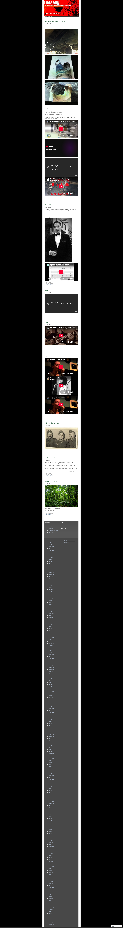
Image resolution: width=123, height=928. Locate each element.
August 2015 (51, 764)
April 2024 (50, 587)
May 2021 (50, 650)
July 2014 (50, 788)
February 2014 (51, 797)
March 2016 (51, 751)
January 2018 (51, 710)
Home (45, 16)
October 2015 (51, 760)
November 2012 (51, 825)
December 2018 (51, 689)
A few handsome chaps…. (53, 423)
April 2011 (50, 859)
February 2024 (51, 591)
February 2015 (51, 775)
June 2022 (50, 628)
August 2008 (51, 909)
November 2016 (51, 736)
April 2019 (50, 682)
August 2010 (51, 872)
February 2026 (51, 546)
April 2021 (50, 652)
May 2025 (50, 563)
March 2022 (51, 632)
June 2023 (50, 606)
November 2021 (51, 639)
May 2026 (50, 542)
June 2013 (50, 812)
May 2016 (50, 747)
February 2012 (51, 842)
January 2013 (51, 822)
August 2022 (51, 624)
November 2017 (51, 714)
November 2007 (51, 920)
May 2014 (50, 792)
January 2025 (51, 570)
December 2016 (51, 734)
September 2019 (51, 673)
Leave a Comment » (49, 284)
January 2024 (51, 593)
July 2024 (50, 581)
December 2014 (51, 779)
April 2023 (50, 609)
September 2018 (51, 695)
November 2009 (51, 887)
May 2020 (50, 660)
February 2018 (51, 708)
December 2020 (51, 658)
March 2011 (51, 861)
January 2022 (51, 635)
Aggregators (51, 526)
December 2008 (51, 902)
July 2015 (50, 766)
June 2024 (50, 583)
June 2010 (50, 876)
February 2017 (51, 730)
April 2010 (50, 879)
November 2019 (51, 669)
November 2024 (51, 574)
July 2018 (50, 699)
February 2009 (51, 898)
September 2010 (51, 870)
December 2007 (51, 918)
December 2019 (51, 667)
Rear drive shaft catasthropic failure (55, 21)
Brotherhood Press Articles (53, 530)
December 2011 (51, 846)
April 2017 (50, 727)
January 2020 (51, 665)
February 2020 (51, 663)
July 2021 (50, 647)
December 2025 (51, 550)
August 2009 (51, 892)
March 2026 (51, 544)
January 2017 (51, 732)
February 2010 (51, 883)
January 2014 (51, 799)
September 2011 (51, 851)
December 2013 (51, 801)
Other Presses (51, 532)
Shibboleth (48, 205)
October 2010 (51, 868)
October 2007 (51, 922)
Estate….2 (48, 290)
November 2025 (51, 552)
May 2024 (50, 585)
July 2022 (50, 626)
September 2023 (51, 600)
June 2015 (50, 768)
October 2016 (51, 738)
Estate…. (47, 322)
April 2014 (50, 794)
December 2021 (51, 637)
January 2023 (51, 615)
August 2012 (51, 831)
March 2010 (51, 881)
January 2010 (51, 885)
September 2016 (51, 740)
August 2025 (51, 557)
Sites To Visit (51, 534)
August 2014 (51, 786)
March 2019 (51, 684)
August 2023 (51, 602)
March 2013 (51, 818)
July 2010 (50, 874)
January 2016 (51, 755)
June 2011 (50, 857)
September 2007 (51, 924)
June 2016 (50, 745)
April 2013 (50, 816)
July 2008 (50, 911)
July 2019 (50, 676)
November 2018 (51, 691)
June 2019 (50, 678)
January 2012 (51, 844)
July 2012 (50, 833)
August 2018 (51, 697)
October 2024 (51, 576)
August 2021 (51, 645)
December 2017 (51, 712)
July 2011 (50, 855)
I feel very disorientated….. (53, 458)
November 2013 (51, 803)
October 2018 (51, 693)
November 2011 (51, 848)
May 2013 (50, 814)
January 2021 (51, 656)
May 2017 (50, 725)
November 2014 (51, 781)
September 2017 (51, 717)
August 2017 (51, 719)
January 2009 (51, 900)
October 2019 (51, 671)
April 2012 (50, 838)
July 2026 (50, 539)
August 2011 (51, 853)
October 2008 (51, 905)
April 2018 (50, 704)
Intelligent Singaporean (68, 538)
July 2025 (50, 559)
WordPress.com (67, 540)
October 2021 (51, 641)
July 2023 (50, 604)
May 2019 (50, 680)
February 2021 (51, 654)
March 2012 (51, 840)
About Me (50, 16)
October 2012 (51, 827)
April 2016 (50, 749)
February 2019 (51, 686)
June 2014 (50, 790)
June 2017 (50, 723)
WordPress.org (66, 542)
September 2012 (51, 829)
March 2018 (51, 706)
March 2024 (51, 589)
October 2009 (51, 889)
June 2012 (50, 835)
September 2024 (51, 578)
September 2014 (51, 784)
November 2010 (51, 866)
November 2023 (51, 596)
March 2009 (51, 896)
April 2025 (50, 565)
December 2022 (51, 617)
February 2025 (51, 568)
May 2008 (50, 915)
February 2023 (51, 613)
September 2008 (51, 907)
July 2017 (50, 721)
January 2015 (51, 777)
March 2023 (51, 611)
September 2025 (51, 555)
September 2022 (51, 622)
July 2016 (50, 743)
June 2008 (50, 913)
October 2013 (51, 805)
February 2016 (51, 753)
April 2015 (50, 771)
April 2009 (50, 894)
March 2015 (51, 773)
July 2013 (50, 810)
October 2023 (51, 598)
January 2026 (51, 548)
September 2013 (51, 807)
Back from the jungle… (52, 481)
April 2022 (50, 630)
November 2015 (51, 758)
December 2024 (51, 572)
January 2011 (51, 863)
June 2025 (50, 561)
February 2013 (51, 820)
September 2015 (51, 762)
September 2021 (51, 643)
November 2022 (51, 619)
